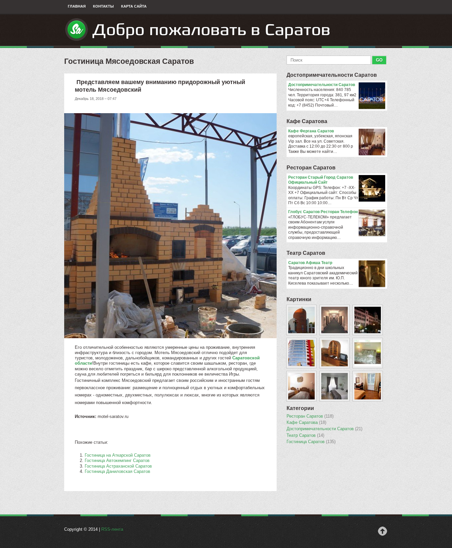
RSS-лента (112, 529)
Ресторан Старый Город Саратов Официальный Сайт (320, 180)
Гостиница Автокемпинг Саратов (117, 460)
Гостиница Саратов (311, 441)
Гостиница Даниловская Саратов (117, 471)
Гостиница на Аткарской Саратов (118, 455)
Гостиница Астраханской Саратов (118, 466)
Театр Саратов (306, 253)
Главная (77, 6)
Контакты (103, 6)
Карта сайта (134, 6)
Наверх (382, 531)
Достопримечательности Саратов (332, 75)
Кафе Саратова (307, 121)
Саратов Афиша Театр (310, 262)
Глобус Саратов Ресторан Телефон (323, 211)
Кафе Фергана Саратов (311, 131)
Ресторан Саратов (311, 167)
